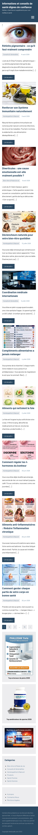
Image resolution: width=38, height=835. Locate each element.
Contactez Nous (13, 797)
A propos (10, 794)
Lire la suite (8, 77)
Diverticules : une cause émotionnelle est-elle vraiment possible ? (15, 172)
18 (24, 627)
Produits (10, 775)
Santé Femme (12, 778)
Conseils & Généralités (10, 54)
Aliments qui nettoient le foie (18, 408)
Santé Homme (12, 781)
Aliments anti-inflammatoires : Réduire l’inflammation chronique (18, 528)
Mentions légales (13, 800)
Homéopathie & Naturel (11, 116)
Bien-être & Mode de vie (11, 180)
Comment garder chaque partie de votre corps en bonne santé (16, 592)
